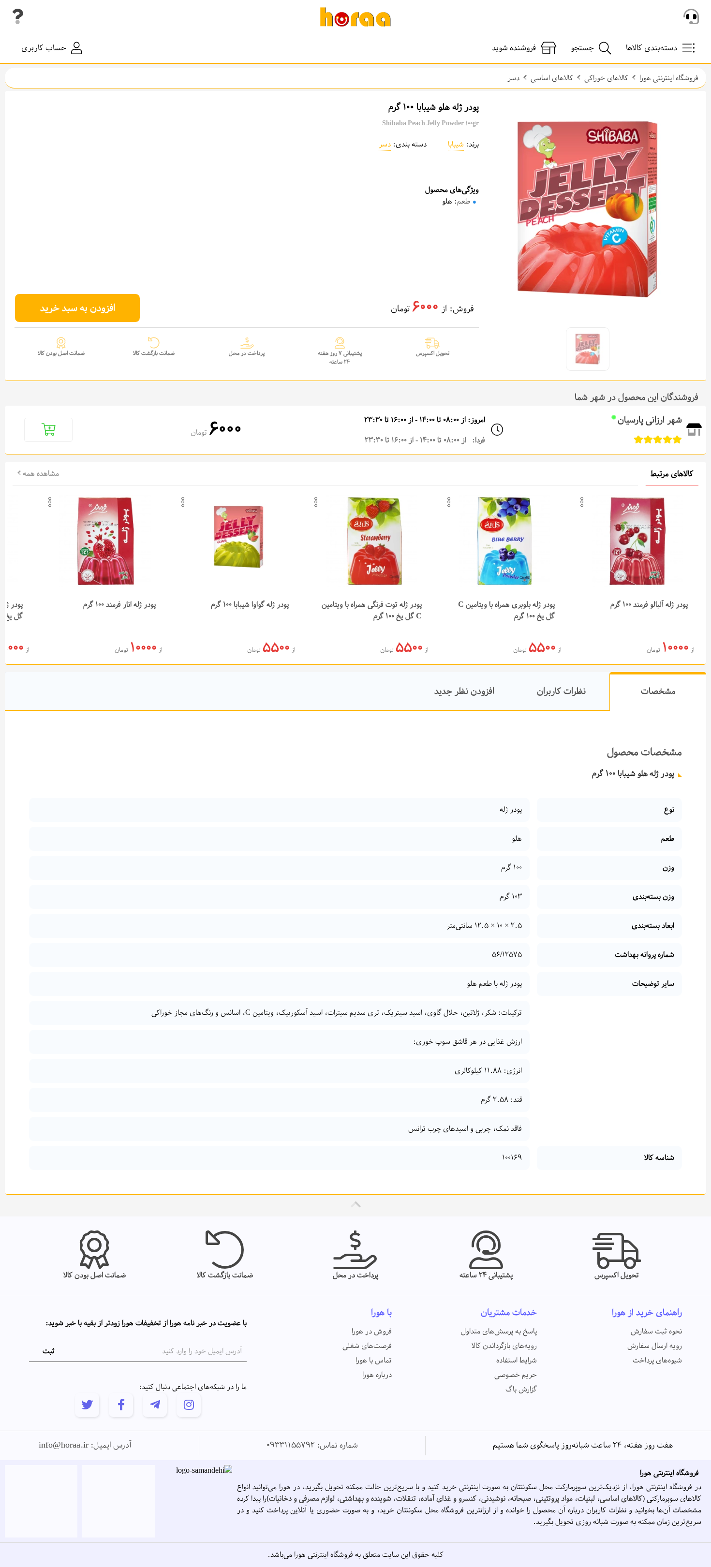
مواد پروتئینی (554, 1499)
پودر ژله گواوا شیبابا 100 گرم (250, 605)
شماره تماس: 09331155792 (312, 1445)
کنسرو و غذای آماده (448, 1499)
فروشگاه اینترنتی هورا (668, 78)
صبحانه (520, 1499)
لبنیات (586, 1499)
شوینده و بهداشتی (365, 1499)
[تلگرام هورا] (155, 1405)
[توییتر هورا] (87, 1405)
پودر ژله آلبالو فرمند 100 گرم (649, 605)
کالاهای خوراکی (606, 78)
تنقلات (406, 1499)
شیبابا (456, 144)
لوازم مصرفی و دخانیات (302, 1499)
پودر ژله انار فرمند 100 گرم (119, 605)
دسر (513, 78)
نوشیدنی (493, 1499)
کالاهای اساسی (552, 78)
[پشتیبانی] (691, 17)
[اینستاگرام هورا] (189, 1405)
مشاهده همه (40, 474)
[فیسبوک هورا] (121, 1405)
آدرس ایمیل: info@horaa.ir (85, 1445)
